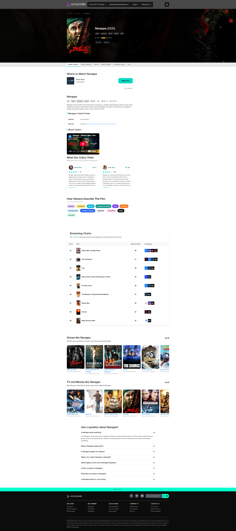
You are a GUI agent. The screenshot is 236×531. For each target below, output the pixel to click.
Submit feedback (155, 511)
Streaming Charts (119, 64)
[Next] (165, 360)
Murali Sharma (113, 124)
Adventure (103, 33)
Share (107, 42)
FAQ (129, 64)
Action (97, 33)
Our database (134, 509)
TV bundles (91, 509)
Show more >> (72, 187)
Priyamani (89, 124)
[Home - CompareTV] (76, 4)
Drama (110, 33)
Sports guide (112, 511)
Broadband (91, 511)
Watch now (126, 81)
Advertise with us (156, 509)
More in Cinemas (106, 64)
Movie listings (71, 511)
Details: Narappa (86, 64)
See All (167, 338)
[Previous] (70, 360)
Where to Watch (73, 64)
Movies (78, 13)
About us (132, 511)
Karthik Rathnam (96, 124)
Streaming (91, 506)
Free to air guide (113, 509)
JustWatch (129, 88)
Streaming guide (113, 506)
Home (69, 13)
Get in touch (154, 506)
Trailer (99, 42)
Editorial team (134, 506)
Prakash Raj (105, 124)
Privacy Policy (75, 527)
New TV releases (72, 509)
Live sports (70, 506)
